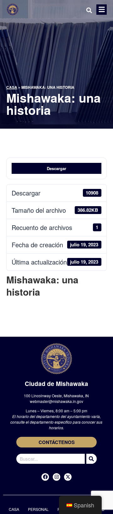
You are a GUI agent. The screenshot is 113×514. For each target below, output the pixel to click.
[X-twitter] (68, 477)
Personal (38, 509)
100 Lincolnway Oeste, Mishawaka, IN (56, 395)
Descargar (56, 168)
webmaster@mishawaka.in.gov (56, 401)
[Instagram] (56, 477)
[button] (101, 9)
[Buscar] (91, 459)
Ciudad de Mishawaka (56, 383)
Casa (11, 87)
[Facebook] (45, 477)
